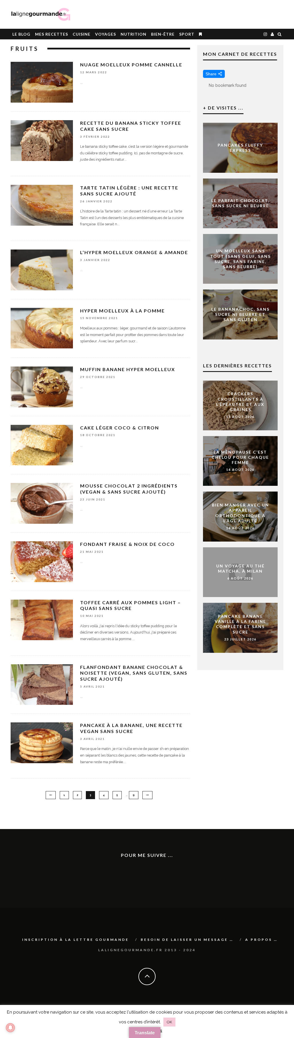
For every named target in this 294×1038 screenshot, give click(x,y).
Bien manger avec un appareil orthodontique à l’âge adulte (240, 512)
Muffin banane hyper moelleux (127, 369)
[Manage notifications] (10, 1027)
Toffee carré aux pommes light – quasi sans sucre (130, 605)
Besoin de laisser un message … (187, 939)
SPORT (186, 34)
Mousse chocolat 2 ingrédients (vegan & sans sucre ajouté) (129, 488)
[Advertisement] (216, 14)
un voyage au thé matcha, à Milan (240, 568)
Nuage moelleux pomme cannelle (131, 64)
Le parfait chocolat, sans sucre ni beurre (240, 203)
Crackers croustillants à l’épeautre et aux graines (240, 401)
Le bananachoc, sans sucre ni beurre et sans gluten (240, 314)
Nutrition (133, 34)
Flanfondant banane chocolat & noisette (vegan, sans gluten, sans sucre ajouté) (133, 673)
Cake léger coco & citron (119, 427)
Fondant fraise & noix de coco (127, 544)
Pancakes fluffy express (240, 148)
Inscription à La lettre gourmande (75, 939)
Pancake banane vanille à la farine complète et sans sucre (240, 624)
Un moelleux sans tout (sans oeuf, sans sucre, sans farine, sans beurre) (240, 258)
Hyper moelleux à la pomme (122, 310)
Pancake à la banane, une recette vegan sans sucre (131, 728)
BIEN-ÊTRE (163, 34)
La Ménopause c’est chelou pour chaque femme (240, 457)
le (21, 34)
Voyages (105, 34)
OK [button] (169, 1022)
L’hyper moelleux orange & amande (134, 252)
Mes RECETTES (51, 34)
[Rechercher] (279, 34)
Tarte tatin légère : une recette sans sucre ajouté (129, 190)
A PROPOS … (261, 939)
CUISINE (81, 34)
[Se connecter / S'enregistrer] (272, 34)
